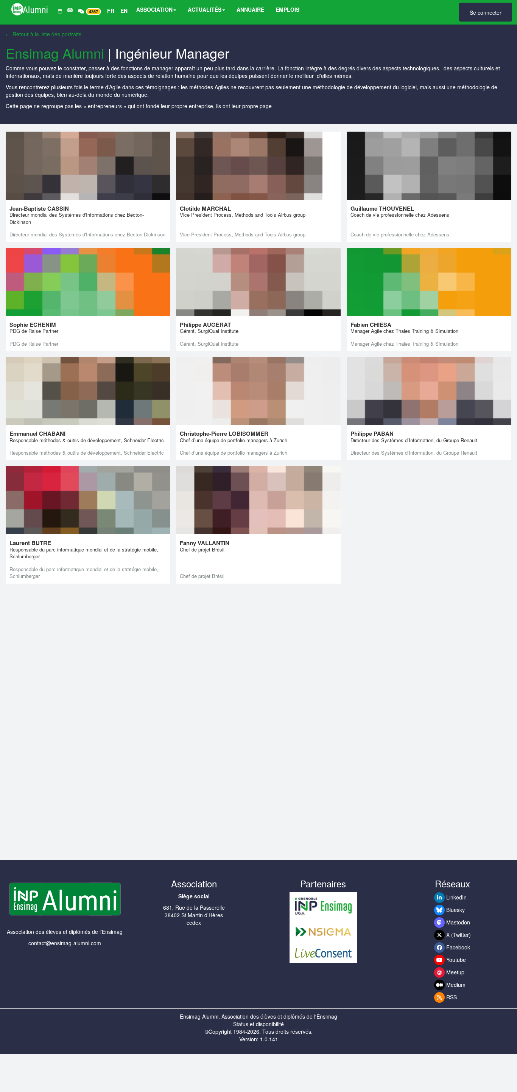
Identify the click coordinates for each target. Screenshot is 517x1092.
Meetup (454, 972)
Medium (455, 984)
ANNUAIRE (250, 9)
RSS (451, 997)
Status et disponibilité (258, 1024)
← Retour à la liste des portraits (43, 34)
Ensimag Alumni (55, 52)
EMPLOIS (287, 9)
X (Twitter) (458, 934)
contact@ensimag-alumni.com (64, 943)
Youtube (455, 959)
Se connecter (485, 12)
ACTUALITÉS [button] (204, 9)
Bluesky (455, 909)
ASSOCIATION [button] (154, 9)
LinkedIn (456, 897)
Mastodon (457, 922)
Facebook (457, 947)
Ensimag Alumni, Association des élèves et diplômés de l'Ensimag (258, 1016)
